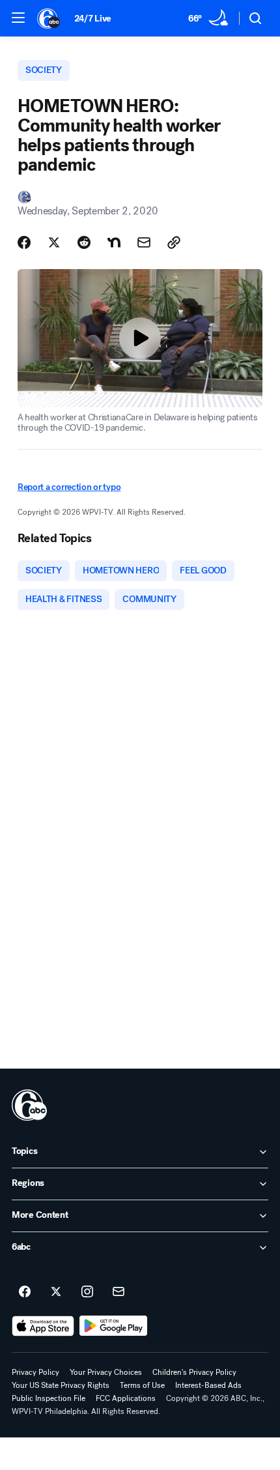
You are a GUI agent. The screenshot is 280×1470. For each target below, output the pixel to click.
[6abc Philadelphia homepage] (49, 18)
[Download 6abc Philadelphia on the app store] (43, 1326)
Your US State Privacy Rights (60, 1385)
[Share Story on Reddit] (84, 242)
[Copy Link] (174, 242)
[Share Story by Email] (144, 242)
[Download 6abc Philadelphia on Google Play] (113, 1326)
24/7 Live (92, 18)
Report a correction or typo (69, 487)
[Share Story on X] (54, 242)
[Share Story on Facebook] (24, 242)
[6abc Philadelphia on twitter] (56, 1292)
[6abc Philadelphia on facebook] (25, 1292)
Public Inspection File (48, 1398)
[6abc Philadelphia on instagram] (87, 1292)
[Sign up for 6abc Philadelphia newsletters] (118, 1292)
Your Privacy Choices (106, 1372)
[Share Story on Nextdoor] (114, 242)
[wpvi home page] (29, 1105)
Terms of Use (142, 1385)
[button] (18, 18)
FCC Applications (126, 1398)
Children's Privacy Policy (194, 1372)
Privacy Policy (35, 1372)
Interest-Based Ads (208, 1385)
